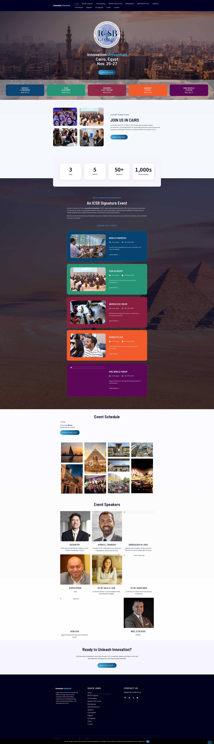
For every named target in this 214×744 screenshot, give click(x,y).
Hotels (108, 7)
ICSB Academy (100, 4)
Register (89, 7)
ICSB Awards (79, 7)
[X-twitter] (133, 697)
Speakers (155, 4)
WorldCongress (25, 89)
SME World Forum (143, 4)
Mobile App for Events (67, 427)
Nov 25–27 (25, 92)
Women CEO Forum (107, 89)
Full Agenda (99, 7)
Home (77, 4)
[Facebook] (125, 697)
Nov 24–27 (66, 92)
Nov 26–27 (148, 92)
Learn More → (114, 255)
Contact (116, 7)
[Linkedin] (129, 697)
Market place (148, 89)
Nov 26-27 (107, 92)
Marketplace (130, 4)
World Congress (87, 4)
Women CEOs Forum (115, 4)
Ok (148, 741)
